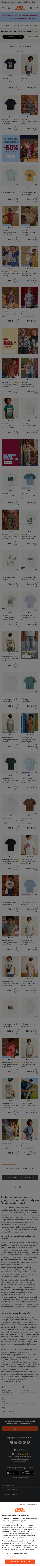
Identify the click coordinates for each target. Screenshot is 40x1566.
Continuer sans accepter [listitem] (28, 1505)
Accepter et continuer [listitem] (20, 1561)
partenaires (9, 1534)
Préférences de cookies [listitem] (20, 1557)
